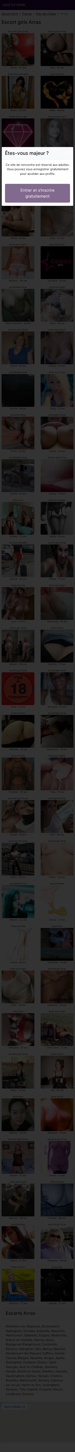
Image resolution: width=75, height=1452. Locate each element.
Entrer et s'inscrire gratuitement (37, 193)
